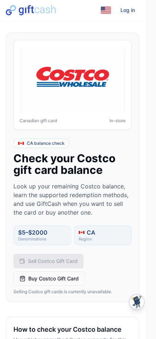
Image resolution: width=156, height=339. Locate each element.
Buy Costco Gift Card (53, 278)
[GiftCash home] (31, 10)
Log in (127, 10)
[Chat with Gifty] (137, 302)
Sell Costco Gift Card (53, 261)
